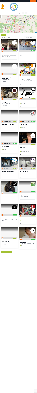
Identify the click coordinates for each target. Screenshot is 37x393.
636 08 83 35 (5, 105)
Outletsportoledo (24, 124)
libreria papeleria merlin (25, 219)
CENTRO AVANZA (24, 171)
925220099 (4, 175)
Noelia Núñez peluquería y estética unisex (7, 78)
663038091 (23, 174)
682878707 (23, 127)
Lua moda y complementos (26, 101)
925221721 (23, 220)
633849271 (4, 126)
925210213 (4, 222)
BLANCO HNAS (5, 53)
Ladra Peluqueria (5, 241)
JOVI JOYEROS (23, 147)
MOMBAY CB (22, 78)
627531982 (4, 244)
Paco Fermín (4, 218)
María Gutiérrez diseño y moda (8, 124)
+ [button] (1, 15)
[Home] (2, 6)
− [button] (1, 17)
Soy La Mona (23, 242)
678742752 (23, 103)
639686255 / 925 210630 (25, 151)
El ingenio (4, 102)
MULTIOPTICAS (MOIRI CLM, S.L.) (27, 53)
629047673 (23, 82)
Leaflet (36, 32)
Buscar (3, 34)
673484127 (23, 245)
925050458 (4, 81)
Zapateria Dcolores (24, 195)
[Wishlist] (20, 59)
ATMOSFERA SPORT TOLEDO (8, 171)
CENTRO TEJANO (5, 195)
